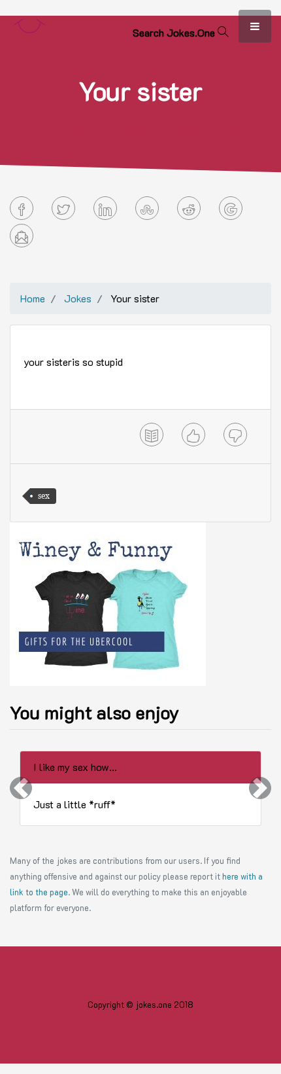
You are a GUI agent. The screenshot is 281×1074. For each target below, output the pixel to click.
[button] (21, 788)
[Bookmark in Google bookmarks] (230, 208)
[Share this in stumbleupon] (147, 208)
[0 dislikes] (235, 434)
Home (32, 298)
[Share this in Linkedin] (105, 208)
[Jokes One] (29, 23)
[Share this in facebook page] (21, 208)
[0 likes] (193, 434)
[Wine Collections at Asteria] (108, 602)
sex (44, 495)
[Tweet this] (63, 208)
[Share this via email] (21, 235)
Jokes (77, 298)
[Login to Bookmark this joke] (151, 434)
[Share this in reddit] (189, 208)
